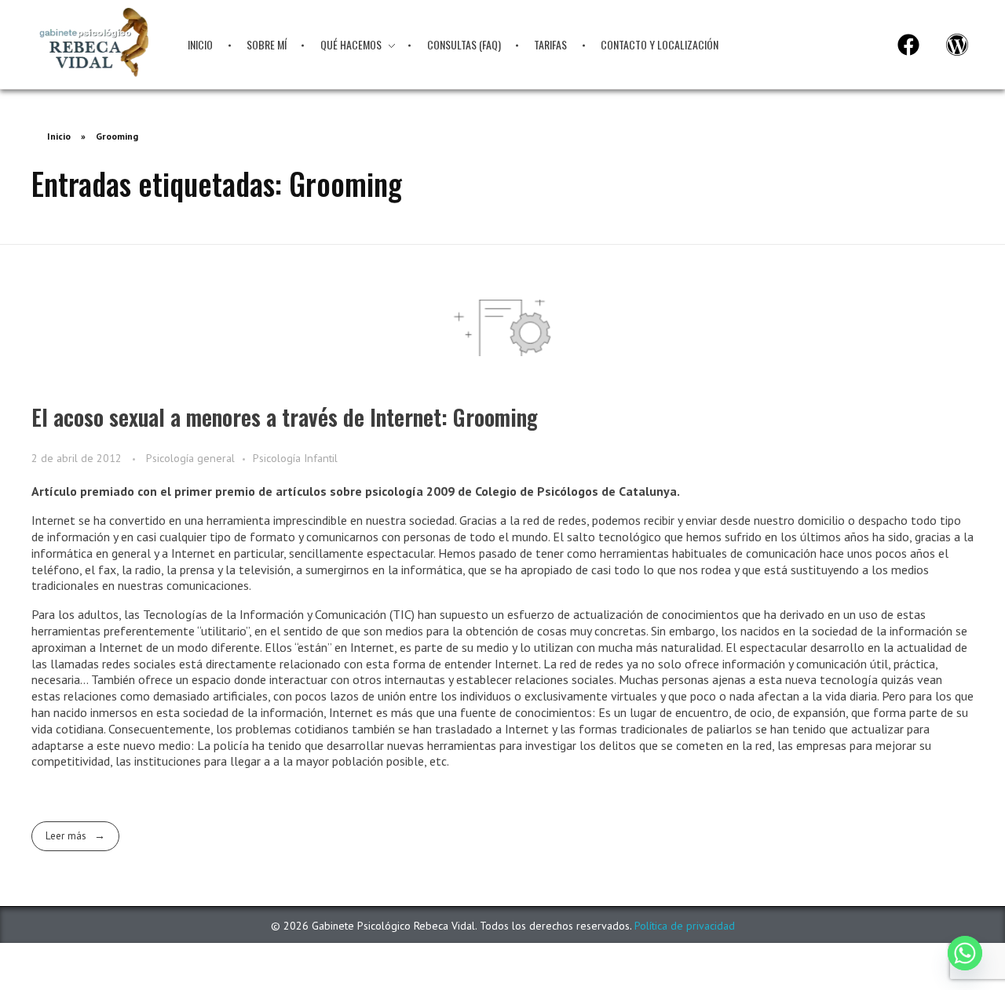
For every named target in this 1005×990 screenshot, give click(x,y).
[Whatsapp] (965, 953)
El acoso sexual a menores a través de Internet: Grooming (284, 417)
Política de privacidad (684, 926)
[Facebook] (908, 45)
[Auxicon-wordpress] (957, 45)
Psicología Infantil (295, 458)
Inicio (59, 136)
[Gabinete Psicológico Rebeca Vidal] (93, 42)
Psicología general (190, 458)
